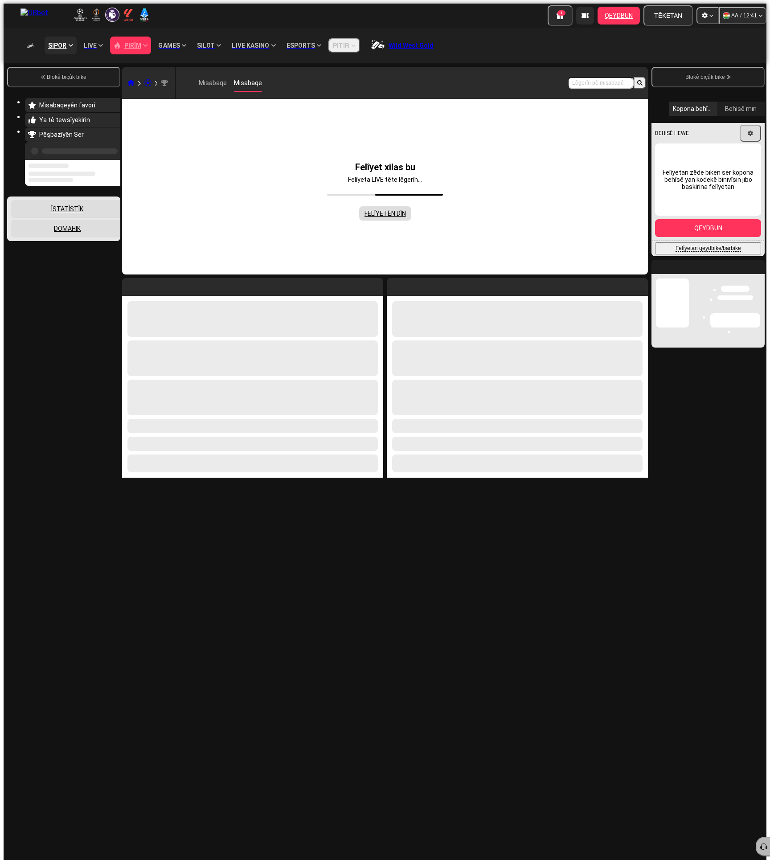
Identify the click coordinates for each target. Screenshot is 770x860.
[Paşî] (414, 285)
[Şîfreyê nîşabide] (748, 309)
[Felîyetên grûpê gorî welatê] (113, 221)
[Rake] (639, 285)
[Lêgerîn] (640, 83)
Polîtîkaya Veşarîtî (683, 362)
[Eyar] (707, 15)
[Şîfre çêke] (723, 309)
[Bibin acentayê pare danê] (585, 16)
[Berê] (111, 149)
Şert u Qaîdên (726, 356)
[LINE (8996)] (131, 83)
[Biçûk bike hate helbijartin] (101, 221)
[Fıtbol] (148, 83)
